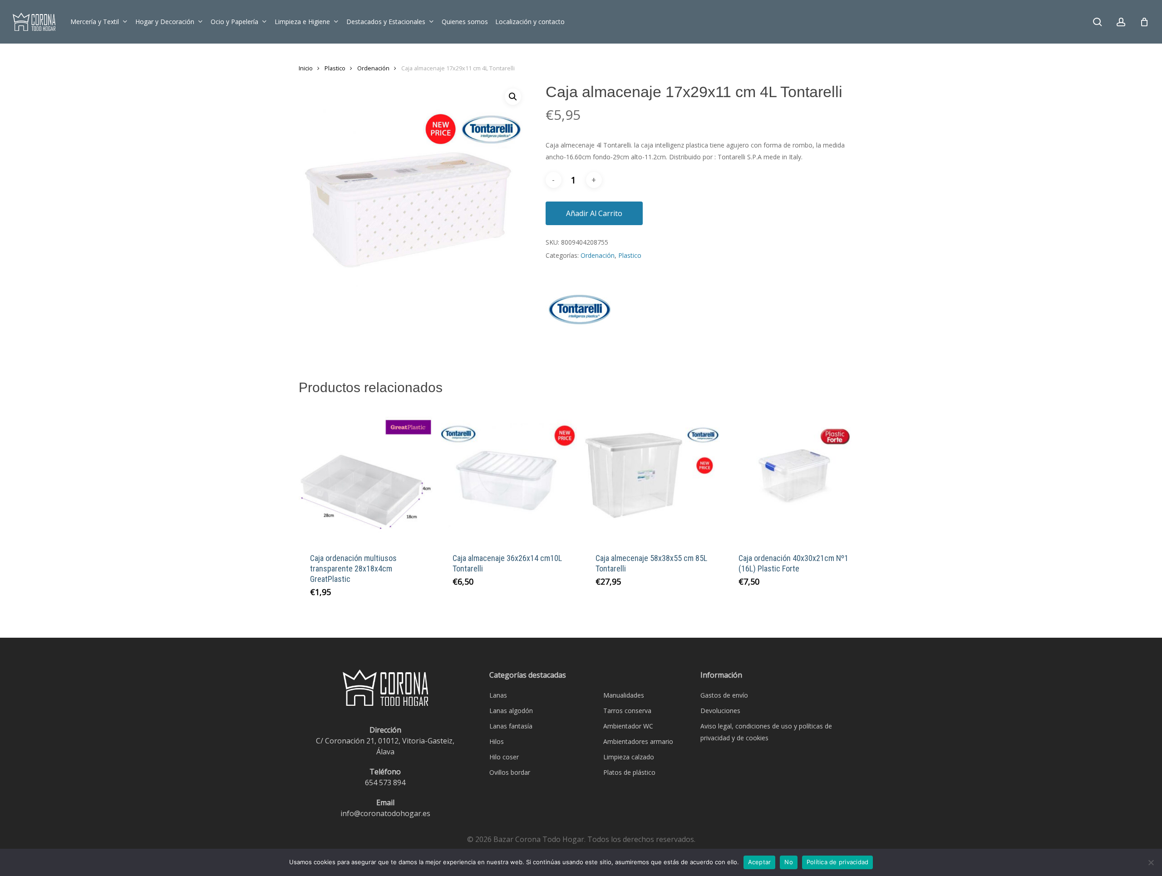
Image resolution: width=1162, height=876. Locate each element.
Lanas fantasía (510, 726)
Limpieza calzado (628, 757)
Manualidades (623, 695)
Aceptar (759, 862)
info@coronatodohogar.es (385, 813)
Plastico (335, 68)
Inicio (306, 68)
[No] (1150, 862)
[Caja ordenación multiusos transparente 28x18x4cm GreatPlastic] (366, 473)
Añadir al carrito (594, 213)
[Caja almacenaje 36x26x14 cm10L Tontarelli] (509, 473)
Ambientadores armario (638, 741)
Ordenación (373, 68)
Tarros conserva (627, 710)
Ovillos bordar (509, 772)
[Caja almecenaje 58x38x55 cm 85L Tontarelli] (652, 473)
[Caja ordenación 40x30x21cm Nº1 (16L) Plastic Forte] (795, 473)
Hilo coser (504, 757)
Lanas (498, 695)
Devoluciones (720, 710)
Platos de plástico (629, 772)
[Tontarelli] (580, 315)
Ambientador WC (628, 726)
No (788, 862)
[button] (513, 97)
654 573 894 (385, 782)
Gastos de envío (724, 695)
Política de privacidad (838, 862)
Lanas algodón (511, 710)
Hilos (496, 741)
